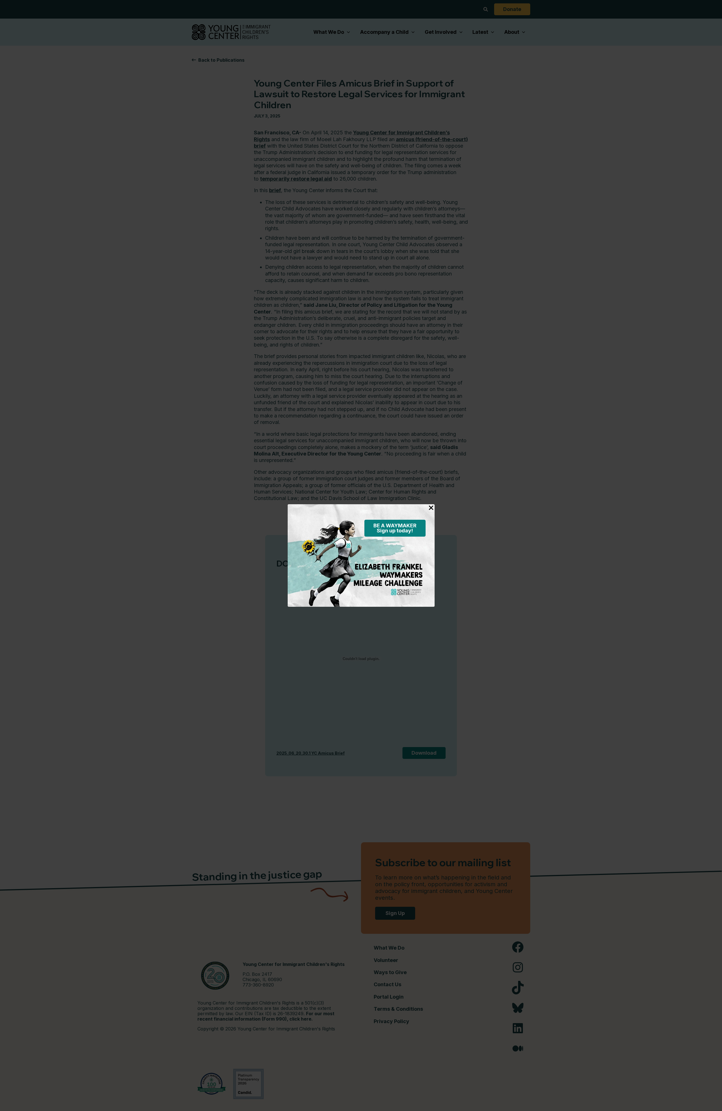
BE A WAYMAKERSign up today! (395, 528)
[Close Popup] (431, 508)
